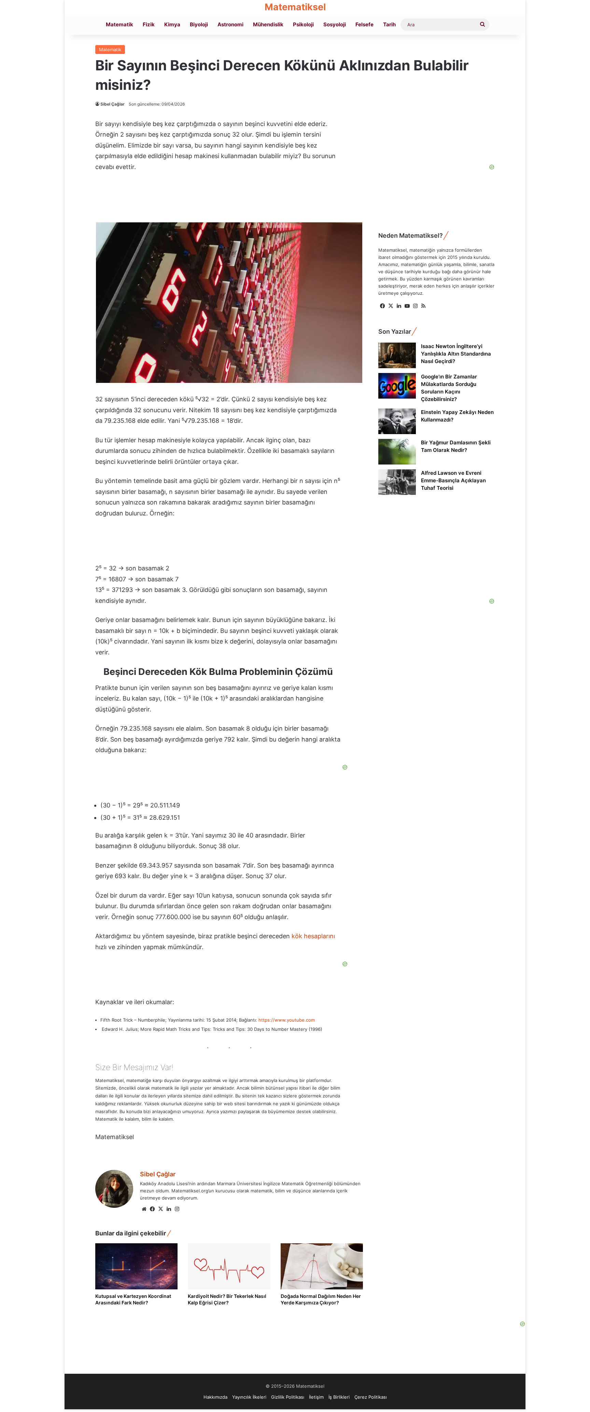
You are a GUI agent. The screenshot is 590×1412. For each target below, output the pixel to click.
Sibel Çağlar (112, 104)
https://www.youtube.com (286, 1020)
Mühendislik (268, 24)
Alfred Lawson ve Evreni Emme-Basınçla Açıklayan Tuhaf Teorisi (453, 480)
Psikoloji (303, 24)
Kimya (172, 24)
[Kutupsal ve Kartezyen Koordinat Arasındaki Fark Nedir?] (136, 1266)
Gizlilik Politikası (287, 1397)
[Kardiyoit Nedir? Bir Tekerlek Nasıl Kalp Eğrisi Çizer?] (229, 1266)
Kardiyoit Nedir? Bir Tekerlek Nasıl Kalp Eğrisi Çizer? (227, 1299)
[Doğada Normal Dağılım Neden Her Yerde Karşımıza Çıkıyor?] (322, 1266)
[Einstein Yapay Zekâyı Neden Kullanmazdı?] (397, 421)
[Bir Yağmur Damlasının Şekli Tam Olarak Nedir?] (397, 452)
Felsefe (364, 24)
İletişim (316, 1397)
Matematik (119, 24)
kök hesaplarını (313, 936)
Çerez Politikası (370, 1397)
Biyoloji (199, 24)
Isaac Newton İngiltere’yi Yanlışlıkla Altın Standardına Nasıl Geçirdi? (456, 353)
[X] (160, 1209)
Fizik (149, 24)
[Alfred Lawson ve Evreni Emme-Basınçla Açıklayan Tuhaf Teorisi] (397, 482)
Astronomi (230, 24)
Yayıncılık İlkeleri (249, 1397)
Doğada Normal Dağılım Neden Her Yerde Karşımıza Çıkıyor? (321, 1299)
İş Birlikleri (339, 1397)
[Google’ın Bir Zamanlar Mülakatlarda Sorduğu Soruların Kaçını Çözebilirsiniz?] (397, 386)
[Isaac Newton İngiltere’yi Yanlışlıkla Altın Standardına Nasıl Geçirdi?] (397, 355)
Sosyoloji (334, 24)
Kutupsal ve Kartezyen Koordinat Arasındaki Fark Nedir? (133, 1299)
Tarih (389, 24)
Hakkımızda (215, 1397)
